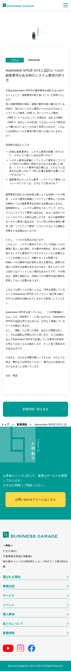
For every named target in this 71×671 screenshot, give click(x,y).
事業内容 (9, 586)
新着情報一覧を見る (35, 409)
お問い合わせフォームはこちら (35, 499)
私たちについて (13, 623)
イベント (9, 605)
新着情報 (9, 633)
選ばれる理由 (11, 576)
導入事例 (9, 614)
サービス (9, 595)
